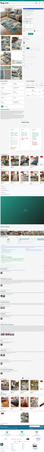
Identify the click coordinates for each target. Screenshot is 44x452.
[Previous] (1, 162)
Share (29, 36)
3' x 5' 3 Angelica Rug (32, 166)
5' (28, 53)
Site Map (12, 446)
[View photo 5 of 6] (11, 334)
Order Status (41, 0)
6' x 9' (37, 48)
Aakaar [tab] (13, 395)
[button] (20, 9)
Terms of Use (2, 446)
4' (26, 53)
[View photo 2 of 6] (4, 334)
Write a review (30, 12)
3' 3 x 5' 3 (28, 48)
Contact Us (23, 443)
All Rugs (1, 5)
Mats (27, 5)
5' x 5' (24, 67)
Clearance (42, 5)
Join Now (41, 426)
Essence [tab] (5, 395)
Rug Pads (25, 5)
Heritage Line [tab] (9, 395)
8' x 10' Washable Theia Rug (14, 166)
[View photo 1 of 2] (2, 296)
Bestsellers (12, 448)
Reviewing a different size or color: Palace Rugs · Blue (6, 294)
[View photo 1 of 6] (2, 334)
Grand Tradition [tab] (17, 395)
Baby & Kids (21, 5)
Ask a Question (25, 36)
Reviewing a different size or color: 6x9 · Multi (5, 271)
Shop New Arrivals (22, 0)
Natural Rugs (14, 5)
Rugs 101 (23, 446)
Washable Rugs (10, 5)
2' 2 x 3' (24, 48)
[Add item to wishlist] (8, 156)
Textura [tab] (2, 395)
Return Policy (23, 447)
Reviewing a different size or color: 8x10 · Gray (5, 342)
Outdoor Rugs (18, 5)
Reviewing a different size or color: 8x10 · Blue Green (6, 283)
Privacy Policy (41, 427)
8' (32, 53)
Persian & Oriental (5, 5)
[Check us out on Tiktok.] (35, 444)
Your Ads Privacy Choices (4, 448)
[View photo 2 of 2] (4, 296)
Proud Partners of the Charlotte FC (15, 443)
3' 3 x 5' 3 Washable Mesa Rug (4, 166)
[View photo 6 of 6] (13, 334)
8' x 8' (27, 67)
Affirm (12, 447)
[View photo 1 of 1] (2, 273)
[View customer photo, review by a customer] (3, 233)
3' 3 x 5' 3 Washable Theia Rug (4, 423)
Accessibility (23, 448)
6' (30, 53)
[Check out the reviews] (35, 448)
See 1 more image (17, 78)
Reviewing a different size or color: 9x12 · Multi (5, 353)
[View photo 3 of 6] (6, 334)
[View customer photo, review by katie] (12, 233)
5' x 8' (34, 48)
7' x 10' (40, 48)
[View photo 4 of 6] (8, 334)
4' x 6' (31, 48)
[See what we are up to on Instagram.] (34, 444)
